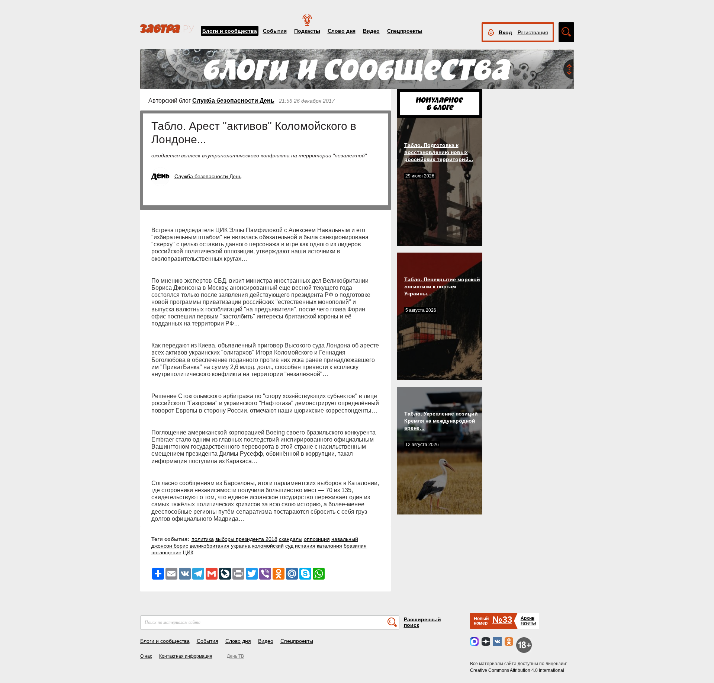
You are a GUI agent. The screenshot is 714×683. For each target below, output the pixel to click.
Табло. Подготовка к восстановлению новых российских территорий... (438, 152)
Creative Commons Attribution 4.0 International (517, 670)
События (275, 31)
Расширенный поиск (422, 622)
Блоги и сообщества (229, 31)
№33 (502, 620)
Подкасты (307, 31)
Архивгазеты (528, 621)
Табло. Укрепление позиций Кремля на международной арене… (441, 421)
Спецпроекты (404, 31)
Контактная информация (185, 656)
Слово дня (342, 31)
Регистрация (533, 32)
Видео (371, 31)
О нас (146, 656)
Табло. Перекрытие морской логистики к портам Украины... (442, 286)
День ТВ (235, 656)
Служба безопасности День (233, 100)
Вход (505, 32)
